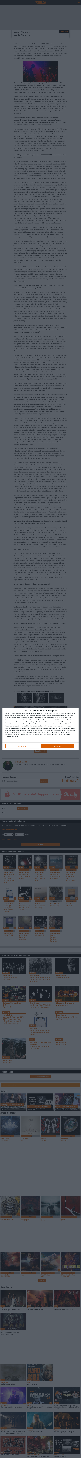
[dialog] (40, 729)
